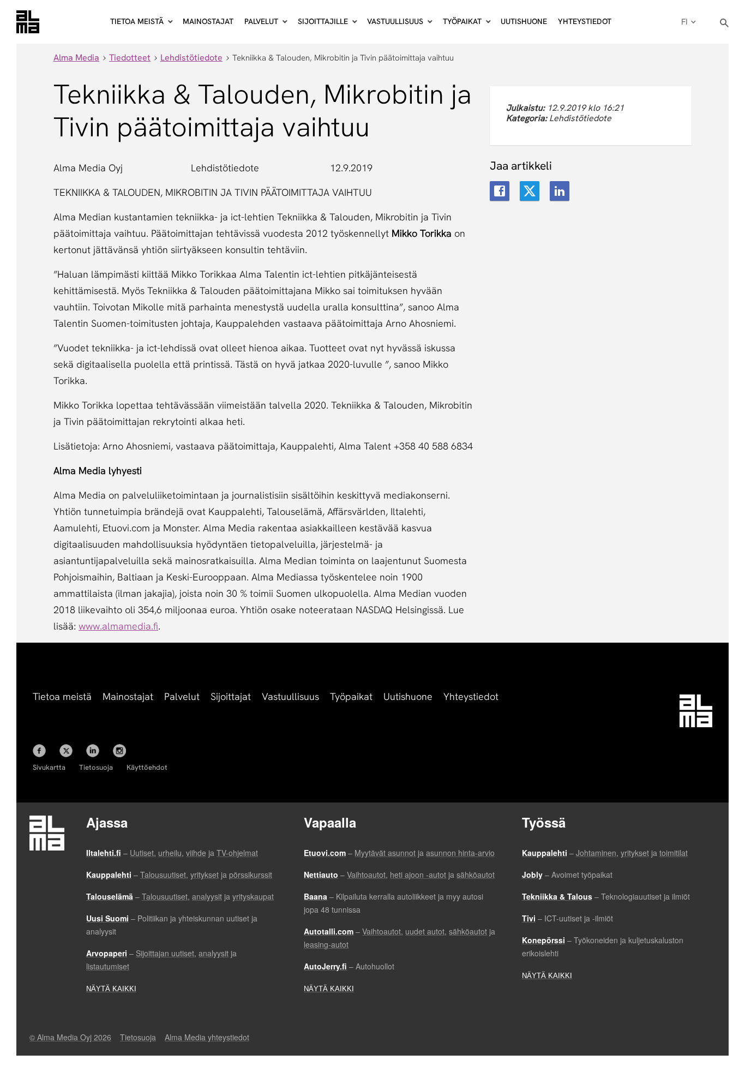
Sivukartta (49, 767)
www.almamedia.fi (118, 626)
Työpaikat (351, 696)
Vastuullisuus (290, 696)
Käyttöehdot (147, 767)
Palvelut (182, 696)
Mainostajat (208, 21)
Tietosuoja (96, 767)
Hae (724, 23)
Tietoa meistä (62, 696)
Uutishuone (524, 21)
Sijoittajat (231, 696)
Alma (27, 21)
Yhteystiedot (584, 21)
